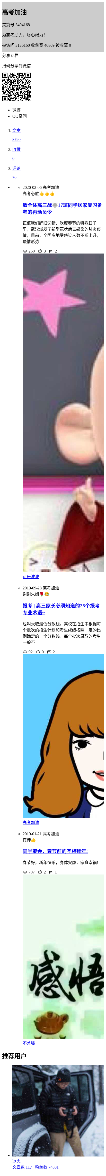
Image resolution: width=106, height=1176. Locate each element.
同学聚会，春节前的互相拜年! (55, 851)
